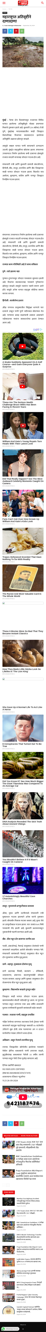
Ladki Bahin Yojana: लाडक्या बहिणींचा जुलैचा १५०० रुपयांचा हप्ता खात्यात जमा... (29, 1260)
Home (4, 9)
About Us (23, 1325)
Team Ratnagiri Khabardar (12, 25)
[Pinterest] (16, 31)
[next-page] (7, 1185)
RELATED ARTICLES (11, 1135)
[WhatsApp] (21, 31)
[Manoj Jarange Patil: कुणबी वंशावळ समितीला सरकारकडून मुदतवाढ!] (8, 1274)
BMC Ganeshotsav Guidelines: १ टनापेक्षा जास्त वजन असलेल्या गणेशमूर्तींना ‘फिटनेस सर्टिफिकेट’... (30, 1225)
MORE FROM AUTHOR (29, 1135)
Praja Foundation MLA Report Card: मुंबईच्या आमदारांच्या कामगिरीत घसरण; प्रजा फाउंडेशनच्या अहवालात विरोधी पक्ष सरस (29, 1175)
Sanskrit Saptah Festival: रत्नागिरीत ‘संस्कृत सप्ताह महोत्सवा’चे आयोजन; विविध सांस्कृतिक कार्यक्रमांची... (29, 1309)
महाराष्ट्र (10, 9)
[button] (4, 3)
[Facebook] (4, 31)
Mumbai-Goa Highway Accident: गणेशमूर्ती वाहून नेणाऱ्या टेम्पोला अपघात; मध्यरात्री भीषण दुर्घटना (28, 1201)
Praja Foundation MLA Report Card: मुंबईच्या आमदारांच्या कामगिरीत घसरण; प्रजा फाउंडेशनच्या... (30, 1249)
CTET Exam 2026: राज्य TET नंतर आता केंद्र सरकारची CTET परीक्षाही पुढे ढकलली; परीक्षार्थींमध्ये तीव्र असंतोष (29, 1146)
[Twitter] (10, 31)
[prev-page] (4, 1185)
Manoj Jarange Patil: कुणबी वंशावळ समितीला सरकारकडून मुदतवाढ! (28, 1272)
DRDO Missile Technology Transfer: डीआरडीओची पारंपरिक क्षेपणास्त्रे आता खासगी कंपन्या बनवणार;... (29, 1237)
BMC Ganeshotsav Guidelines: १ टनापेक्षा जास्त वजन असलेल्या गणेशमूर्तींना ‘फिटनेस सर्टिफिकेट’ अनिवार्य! (29, 1160)
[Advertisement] (23, 93)
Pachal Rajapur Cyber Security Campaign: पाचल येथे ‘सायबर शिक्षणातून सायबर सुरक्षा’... (29, 1297)
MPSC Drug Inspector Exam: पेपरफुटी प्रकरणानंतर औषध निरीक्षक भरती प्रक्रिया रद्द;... (29, 1285)
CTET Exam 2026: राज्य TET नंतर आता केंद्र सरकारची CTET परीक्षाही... (29, 1212)
